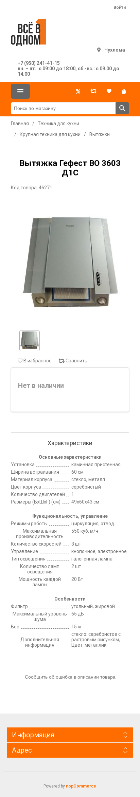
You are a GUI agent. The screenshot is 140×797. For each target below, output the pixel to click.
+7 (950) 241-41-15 (39, 63)
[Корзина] (124, 91)
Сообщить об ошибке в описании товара (70, 677)
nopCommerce (81, 786)
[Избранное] (109, 91)
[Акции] (78, 91)
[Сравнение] (93, 91)
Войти (119, 7)
